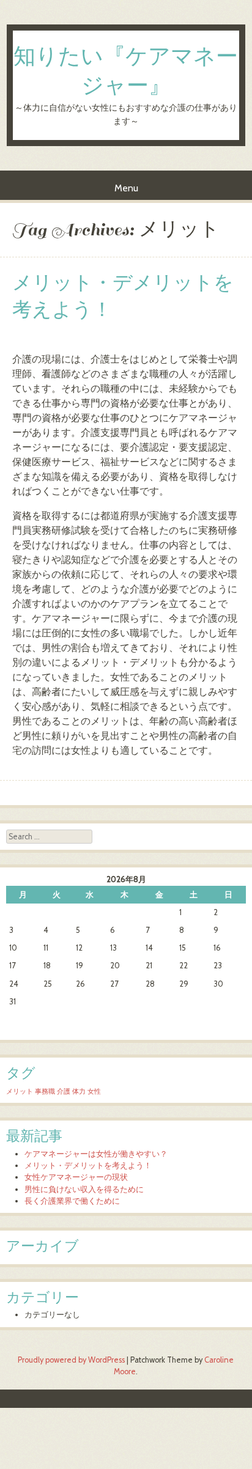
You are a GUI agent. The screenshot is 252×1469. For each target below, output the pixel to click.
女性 (94, 1091)
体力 (79, 1091)
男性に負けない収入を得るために (84, 1189)
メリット (19, 1091)
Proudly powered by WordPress (71, 1359)
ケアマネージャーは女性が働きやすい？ (96, 1153)
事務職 (45, 1091)
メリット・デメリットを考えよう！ (123, 297)
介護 (63, 1091)
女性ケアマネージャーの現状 (76, 1177)
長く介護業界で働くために (72, 1201)
